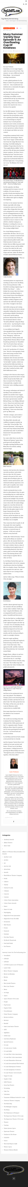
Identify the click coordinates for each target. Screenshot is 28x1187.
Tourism (6, 1125)
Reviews (6, 28)
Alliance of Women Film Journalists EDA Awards (13, 853)
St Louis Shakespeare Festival (12, 1066)
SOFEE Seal (7, 1035)
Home (7, 20)
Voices (5, 1140)
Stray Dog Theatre (9, 1085)
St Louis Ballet (8, 1051)
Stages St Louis (8, 1076)
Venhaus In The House (10, 1134)
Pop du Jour (7, 1005)
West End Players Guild (10, 1143)
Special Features (8, 1042)
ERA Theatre (7, 925)
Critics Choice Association (11, 900)
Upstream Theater (9, 1131)
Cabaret (6, 881)
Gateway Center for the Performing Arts (14, 952)
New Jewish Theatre (9, 983)
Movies (6, 977)
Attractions (7, 869)
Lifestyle (6, 958)
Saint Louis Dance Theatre (11, 1026)
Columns (6, 891)
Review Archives (8, 1017)
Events (6, 928)
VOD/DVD (6, 1137)
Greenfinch (7, 955)
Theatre (12, 28)
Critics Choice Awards (10, 903)
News (5, 989)
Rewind (6, 1023)
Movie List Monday (9, 974)
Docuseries (7, 921)
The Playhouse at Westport (11, 1113)
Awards (6, 872)
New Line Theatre (9, 986)
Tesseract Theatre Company (12, 1100)
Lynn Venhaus (8, 51)
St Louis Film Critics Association (13, 1054)
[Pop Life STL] (12, 11)
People (6, 1002)
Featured (6, 931)
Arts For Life (7, 866)
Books (5, 878)
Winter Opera (8, 1147)
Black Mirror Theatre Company (13, 875)
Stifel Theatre (8, 1082)
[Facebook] (13, 821)
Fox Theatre (7, 946)
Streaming (7, 1088)
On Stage (6, 992)
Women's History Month (11, 1150)
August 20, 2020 (19, 51)
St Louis (6, 1045)
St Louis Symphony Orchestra (12, 1069)
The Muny (7, 1110)
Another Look (8, 857)
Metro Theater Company (11, 971)
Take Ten (6, 1091)
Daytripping (7, 912)
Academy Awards (9, 839)
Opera (5, 995)
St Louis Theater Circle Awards (13, 1073)
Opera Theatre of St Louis (11, 998)
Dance (5, 906)
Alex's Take (7, 845)
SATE (5, 1029)
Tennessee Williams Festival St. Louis (14, 1097)
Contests (6, 897)
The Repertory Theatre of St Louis (13, 1116)
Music (5, 980)
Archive (6, 860)
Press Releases (8, 1011)
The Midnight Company (10, 1106)
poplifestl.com (8, 817)
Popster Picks (7, 1008)
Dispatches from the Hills (11, 918)
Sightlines (6, 1032)
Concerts (6, 894)
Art (5, 863)
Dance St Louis (8, 909)
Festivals (6, 934)
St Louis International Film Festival (14, 1063)
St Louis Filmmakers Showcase (12, 1060)
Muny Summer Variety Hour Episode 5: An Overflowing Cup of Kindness (13, 41)
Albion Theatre (8, 842)
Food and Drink (8, 943)
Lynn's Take (7, 968)
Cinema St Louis (8, 888)
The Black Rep (8, 1103)
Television (7, 1094)
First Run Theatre (9, 937)
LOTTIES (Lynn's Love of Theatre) (13, 965)
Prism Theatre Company (11, 1014)
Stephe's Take (8, 1079)
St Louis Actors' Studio (10, 1048)
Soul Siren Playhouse (10, 1039)
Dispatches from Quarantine (12, 915)
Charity (6, 884)
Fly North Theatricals (10, 940)
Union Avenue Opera (10, 1128)
